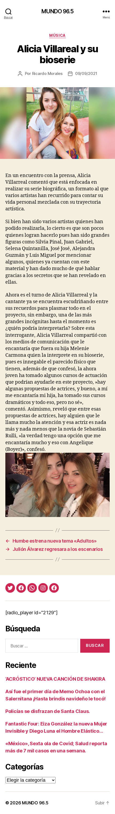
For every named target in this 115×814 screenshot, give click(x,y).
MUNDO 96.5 (57, 11)
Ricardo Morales (47, 73)
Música (57, 35)
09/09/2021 (86, 73)
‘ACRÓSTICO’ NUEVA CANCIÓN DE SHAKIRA (55, 679)
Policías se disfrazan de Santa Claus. (47, 711)
